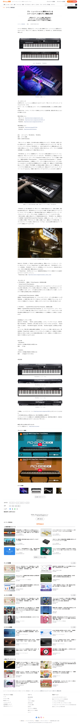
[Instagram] (41, 717)
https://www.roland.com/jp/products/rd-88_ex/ (33, 121)
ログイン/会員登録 (72, 1)
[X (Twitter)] (12, 509)
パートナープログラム (30, 720)
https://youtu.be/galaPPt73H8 (31, 127)
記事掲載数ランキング (7, 704)
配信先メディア (6, 700)
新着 (4, 4)
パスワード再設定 (31, 700)
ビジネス (37, 4)
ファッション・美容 (20, 4)
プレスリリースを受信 (61, 1)
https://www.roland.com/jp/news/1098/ (42, 411)
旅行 (15, 4)
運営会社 (22, 720)
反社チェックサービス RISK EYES (58, 706)
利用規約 (37, 720)
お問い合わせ (40, 518)
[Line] (14, 509)
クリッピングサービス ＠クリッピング (59, 697)
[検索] (76, 5)
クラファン (53, 4)
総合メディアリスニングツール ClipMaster (60, 699)
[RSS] (43, 717)
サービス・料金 (6, 698)
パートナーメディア (7, 702)
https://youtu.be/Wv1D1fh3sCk (30, 129)
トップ (4, 690)
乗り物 (48, 4)
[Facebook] (10, 509)
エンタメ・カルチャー (20, 502)
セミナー (29, 712)
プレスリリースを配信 (51, 1)
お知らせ (29, 706)
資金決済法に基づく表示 (54, 720)
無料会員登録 (30, 697)
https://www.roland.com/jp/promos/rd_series (34, 118)
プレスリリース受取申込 (32, 708)
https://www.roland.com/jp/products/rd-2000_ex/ (35, 119)
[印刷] (17, 509)
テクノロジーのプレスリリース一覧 (13, 690)
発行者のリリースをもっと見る (40, 557)
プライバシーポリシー (44, 720)
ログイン (29, 699)
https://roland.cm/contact (34, 426)
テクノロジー (12, 502)
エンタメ (8, 4)
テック (41, 4)
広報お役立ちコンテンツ (7, 706)
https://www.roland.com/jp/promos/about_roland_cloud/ (39, 274)
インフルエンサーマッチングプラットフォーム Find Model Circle (64, 704)
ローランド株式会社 (21, 24)
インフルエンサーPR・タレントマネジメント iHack (61, 702)
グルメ (11, 4)
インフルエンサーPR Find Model (58, 700)
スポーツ (33, 4)
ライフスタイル (28, 4)
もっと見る (73, 595)
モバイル (45, 4)
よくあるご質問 (31, 704)
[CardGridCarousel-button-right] (62, 491)
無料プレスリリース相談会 (33, 710)
